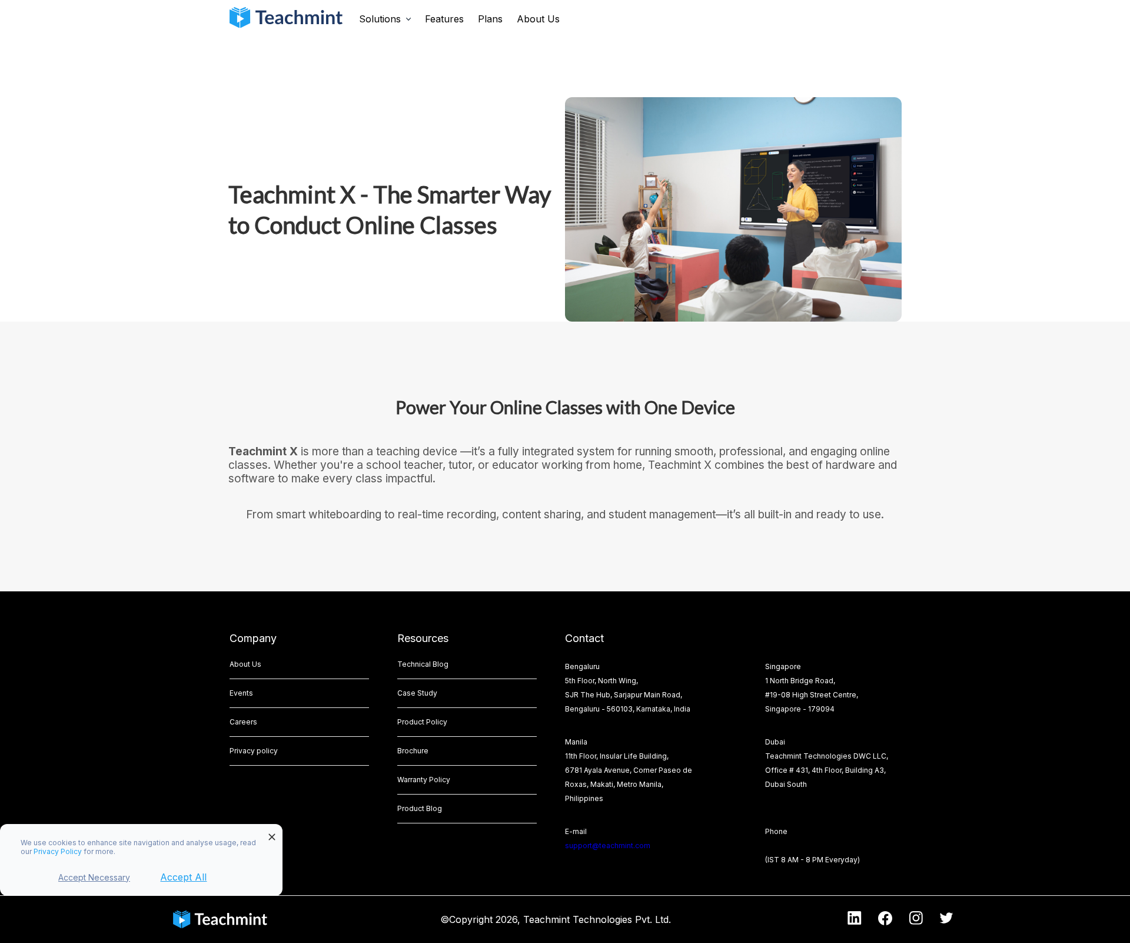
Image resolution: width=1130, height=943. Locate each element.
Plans (490, 19)
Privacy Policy (59, 851)
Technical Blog (422, 664)
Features (444, 19)
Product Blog (419, 808)
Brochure (412, 750)
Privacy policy (254, 750)
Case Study (417, 693)
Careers (243, 721)
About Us (538, 19)
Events (241, 693)
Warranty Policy (423, 779)
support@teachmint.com (607, 845)
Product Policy (422, 721)
